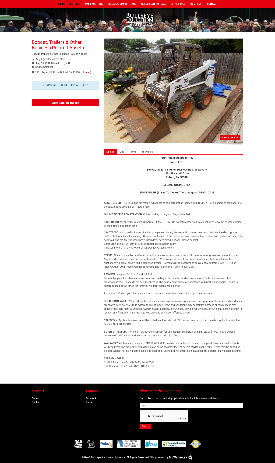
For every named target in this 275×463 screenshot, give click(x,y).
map (87, 72)
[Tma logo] (151, 444)
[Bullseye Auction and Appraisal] (137, 19)
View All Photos (230, 137)
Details (110, 151)
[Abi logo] (128, 444)
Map (121, 151)
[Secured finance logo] (174, 444)
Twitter (89, 402)
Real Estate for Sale (153, 4)
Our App (36, 398)
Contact (212, 4)
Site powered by (159, 457)
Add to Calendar (44, 66)
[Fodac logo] (106, 444)
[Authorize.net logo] (195, 444)
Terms (132, 151)
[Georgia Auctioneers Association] (91, 444)
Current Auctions (69, 4)
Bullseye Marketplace (122, 4)
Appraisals (178, 4)
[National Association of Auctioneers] (78, 444)
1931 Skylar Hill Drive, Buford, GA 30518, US (59, 72)
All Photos (147, 151)
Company (195, 4)
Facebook (91, 398)
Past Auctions (94, 4)
